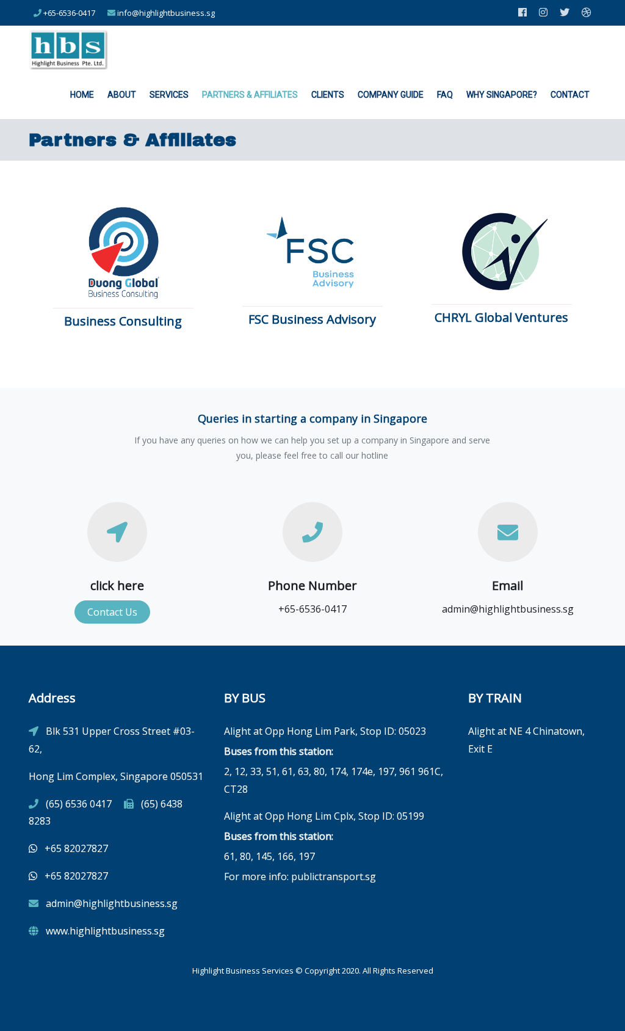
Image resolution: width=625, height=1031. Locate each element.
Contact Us (112, 612)
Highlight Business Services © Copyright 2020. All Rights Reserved (312, 970)
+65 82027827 (75, 848)
